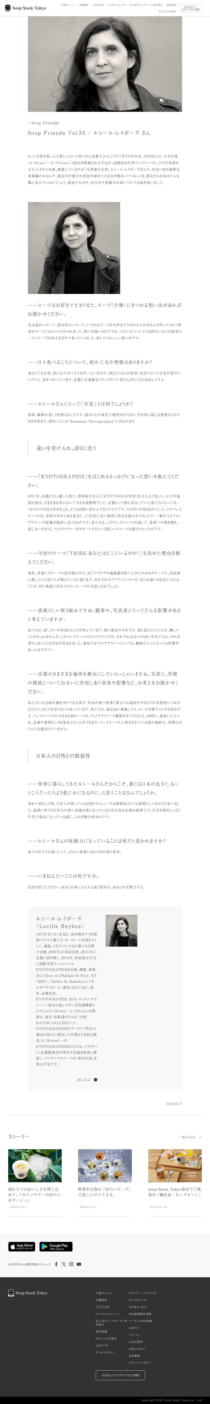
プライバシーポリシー (141, 1363)
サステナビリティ (105, 1352)
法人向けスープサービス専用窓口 (146, 4)
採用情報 (171, 4)
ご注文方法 (98, 4)
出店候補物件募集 (140, 1314)
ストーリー (134, 1335)
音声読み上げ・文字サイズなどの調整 (190, 8)
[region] (105, 1183)
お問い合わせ (137, 1349)
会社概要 (134, 1356)
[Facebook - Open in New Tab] (56, 1264)
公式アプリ (102, 1345)
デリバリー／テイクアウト (143, 1293)
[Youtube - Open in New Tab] (78, 1264)
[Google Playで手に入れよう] (56, 1247)
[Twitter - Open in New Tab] (63, 1264)
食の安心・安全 (138, 1307)
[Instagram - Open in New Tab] (71, 1264)
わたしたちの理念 (167, 11)
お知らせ (134, 1328)
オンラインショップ (116, 4)
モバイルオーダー (139, 1300)
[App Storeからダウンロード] (21, 1247)
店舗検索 (84, 4)
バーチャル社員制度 (141, 1321)
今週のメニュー (68, 4)
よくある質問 (136, 1342)
